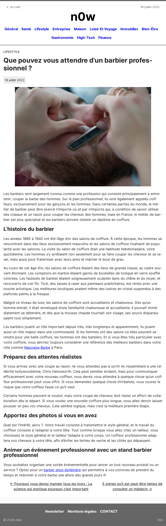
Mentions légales (82, 511)
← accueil (13, 7)
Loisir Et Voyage (103, 29)
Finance (105, 37)
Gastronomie (62, 37)
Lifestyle (42, 29)
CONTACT (109, 511)
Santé (26, 29)
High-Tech (86, 37)
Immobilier (129, 29)
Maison (80, 29)
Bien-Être (150, 29)
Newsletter (54, 511)
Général (11, 29)
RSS (160, 520)
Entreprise (61, 29)
